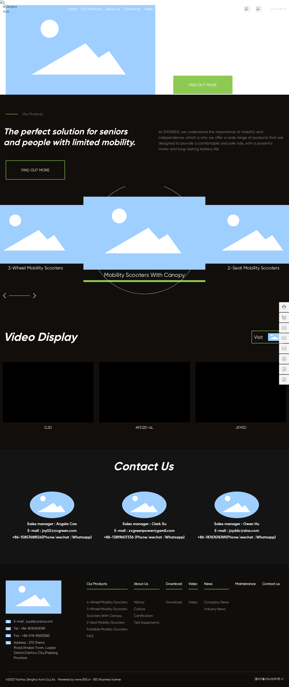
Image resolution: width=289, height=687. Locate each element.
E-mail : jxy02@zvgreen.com (52, 531)
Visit (258, 337)
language (277, 8)
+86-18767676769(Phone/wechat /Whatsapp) (237, 537)
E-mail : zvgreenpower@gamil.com (144, 531)
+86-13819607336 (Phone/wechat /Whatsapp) (144, 537)
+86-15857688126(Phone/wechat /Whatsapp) (52, 537)
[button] (4, 295)
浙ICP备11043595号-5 (269, 679)
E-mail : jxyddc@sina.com (237, 531)
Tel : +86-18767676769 (29, 628)
